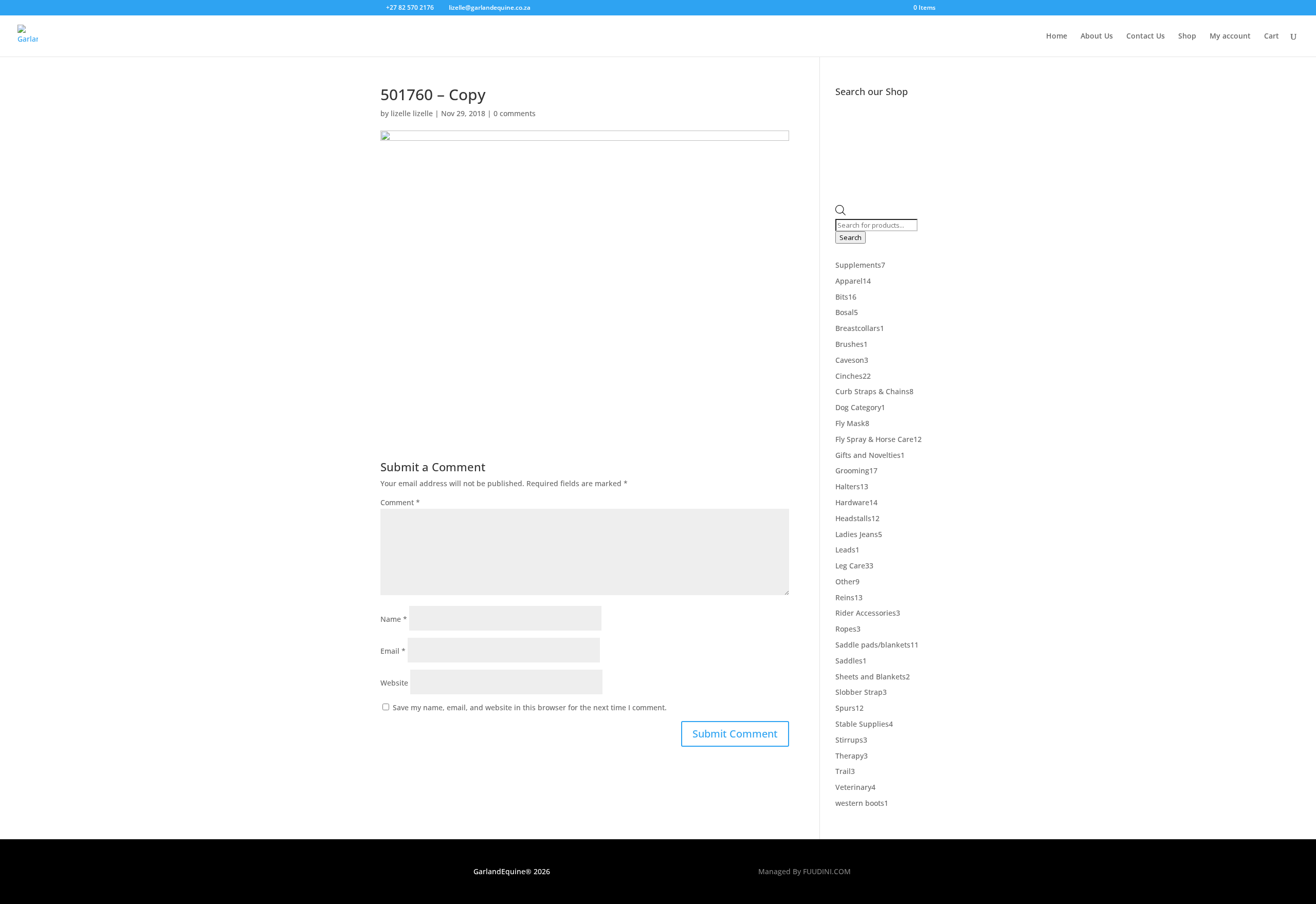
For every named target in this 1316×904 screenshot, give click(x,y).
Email (393, 651)
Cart (1271, 36)
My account (1230, 36)
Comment (400, 502)
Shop (1187, 36)
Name (393, 619)
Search (850, 237)
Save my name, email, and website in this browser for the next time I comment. (530, 707)
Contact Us (1145, 36)
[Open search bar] (840, 212)
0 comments (515, 113)
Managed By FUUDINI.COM (804, 871)
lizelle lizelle (412, 113)
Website (394, 683)
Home (1056, 36)
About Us (1097, 36)
